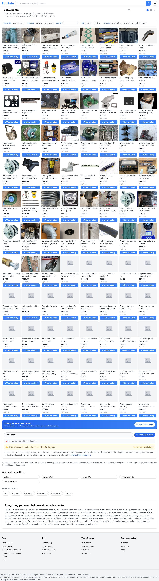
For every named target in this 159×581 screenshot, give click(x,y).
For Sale (8, 3)
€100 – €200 (42, 493)
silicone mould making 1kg (91, 462)
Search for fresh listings (143, 447)
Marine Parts (14, 16)
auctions (39, 23)
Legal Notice (7, 546)
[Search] (148, 3)
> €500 (68, 493)
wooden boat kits (149, 462)
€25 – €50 (16, 493)
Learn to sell (47, 546)
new (14, 23)
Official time (86, 553)
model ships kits (133, 462)
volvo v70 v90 (127, 477)
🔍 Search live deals (144, 435)
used (21, 23)
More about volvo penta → (82, 455)
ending (97, 23)
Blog (123, 550)
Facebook (125, 546)
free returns (128, 23)
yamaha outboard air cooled (66, 462)
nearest (89, 23)
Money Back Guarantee (11, 550)
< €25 (6, 493)
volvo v (7, 477)
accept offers (116, 23)
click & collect (140, 23)
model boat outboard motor (15, 465)
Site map (85, 550)
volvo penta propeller (44, 462)
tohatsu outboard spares (114, 462)
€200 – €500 (56, 493)
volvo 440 (86, 477)
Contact (124, 543)
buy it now (48, 23)
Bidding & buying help (11, 553)
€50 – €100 (28, 493)
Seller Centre (47, 553)
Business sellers (48, 550)
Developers (86, 543)
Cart (3, 560)
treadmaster (14, 462)
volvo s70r (48, 477)
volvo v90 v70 (10, 481)
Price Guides (7, 543)
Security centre (87, 546)
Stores (4, 556)
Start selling (47, 543)
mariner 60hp (27, 462)
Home (6, 16)
